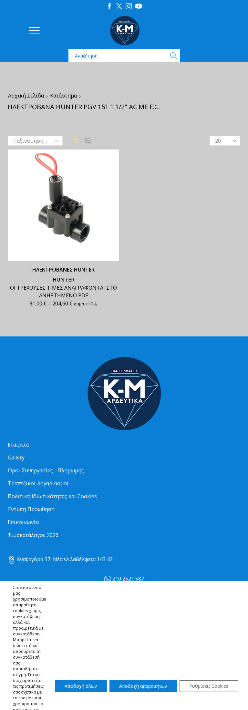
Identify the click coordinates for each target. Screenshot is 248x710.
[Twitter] (119, 6)
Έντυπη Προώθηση (31, 509)
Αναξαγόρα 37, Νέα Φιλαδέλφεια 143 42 (64, 559)
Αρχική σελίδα (26, 95)
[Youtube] (138, 6)
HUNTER (63, 279)
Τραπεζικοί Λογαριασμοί (38, 483)
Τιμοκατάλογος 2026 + (35, 535)
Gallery (16, 457)
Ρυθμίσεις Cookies (208, 686)
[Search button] (173, 55)
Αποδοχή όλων (81, 686)
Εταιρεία (18, 444)
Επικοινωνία (23, 522)
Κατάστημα (63, 95)
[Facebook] (109, 6)
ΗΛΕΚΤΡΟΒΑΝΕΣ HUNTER (63, 269)
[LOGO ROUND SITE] (124, 394)
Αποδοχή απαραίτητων (143, 686)
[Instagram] (129, 6)
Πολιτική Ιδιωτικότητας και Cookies (52, 496)
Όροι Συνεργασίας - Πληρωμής (46, 470)
